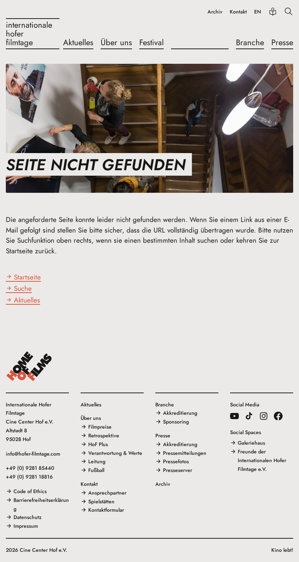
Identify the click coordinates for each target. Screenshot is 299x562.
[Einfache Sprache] (272, 11)
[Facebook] (278, 416)
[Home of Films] (29, 366)
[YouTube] (234, 416)
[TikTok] (249, 416)
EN (257, 12)
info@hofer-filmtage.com (33, 453)
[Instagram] (263, 416)
